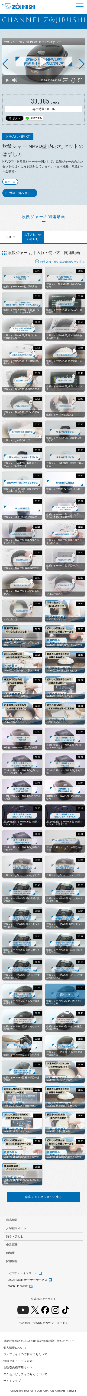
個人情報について (15, 1347)
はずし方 (10, 181)
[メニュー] (80, 6)
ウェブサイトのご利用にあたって (25, 1354)
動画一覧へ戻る (19, 193)
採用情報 (12, 1261)
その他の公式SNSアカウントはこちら (43, 1322)
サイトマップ (12, 1380)
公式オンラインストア (23, 1272)
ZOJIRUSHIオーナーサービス (28, 1279)
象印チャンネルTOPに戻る (43, 1197)
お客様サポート (16, 1228)
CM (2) (10, 237)
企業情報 (12, 1244)
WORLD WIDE (18, 1286)
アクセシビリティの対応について (25, 1374)
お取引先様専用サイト (18, 1367)
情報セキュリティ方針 (18, 1360)
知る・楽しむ (15, 1236)
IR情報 (10, 1252)
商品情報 (12, 1219)
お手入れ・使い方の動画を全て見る (62, 261)
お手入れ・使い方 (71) (32, 237)
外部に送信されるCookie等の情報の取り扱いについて (39, 1340)
